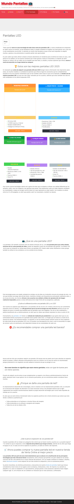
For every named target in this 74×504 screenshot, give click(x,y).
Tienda (3, 12)
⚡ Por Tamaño (55, 12)
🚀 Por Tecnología (30, 12)
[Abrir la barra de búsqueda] (72, 16)
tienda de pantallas (51, 465)
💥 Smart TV (19, 12)
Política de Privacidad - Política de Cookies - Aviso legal (42, 501)
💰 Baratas (10, 12)
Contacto (59, 501)
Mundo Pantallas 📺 (17, 3)
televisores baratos (12, 461)
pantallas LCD (18, 316)
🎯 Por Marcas (43, 12)
